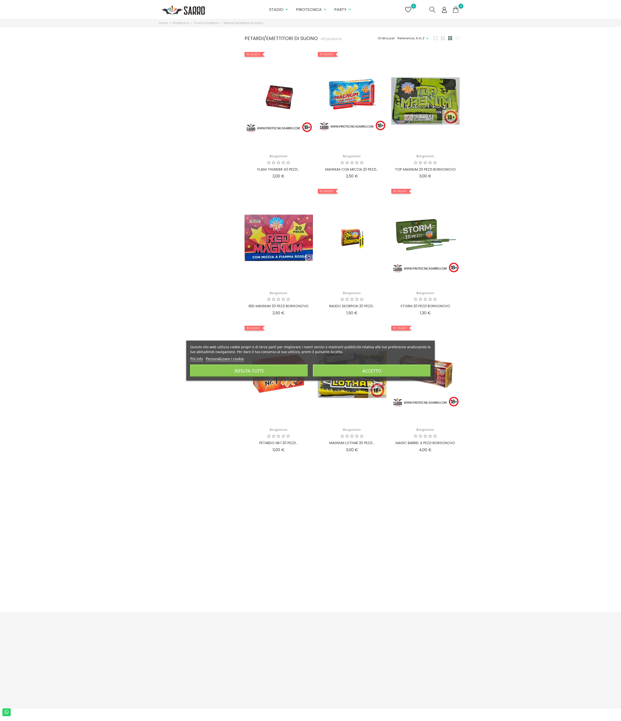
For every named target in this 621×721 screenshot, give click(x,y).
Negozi (241, 697)
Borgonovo (278, 156)
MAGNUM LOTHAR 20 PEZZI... (352, 442)
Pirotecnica (311, 9)
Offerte (292, 639)
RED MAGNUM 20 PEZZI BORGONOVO (279, 306)
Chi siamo (244, 654)
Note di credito (350, 654)
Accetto (371, 370)
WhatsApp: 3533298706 (183, 679)
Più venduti (295, 654)
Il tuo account (355, 629)
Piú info (196, 358)
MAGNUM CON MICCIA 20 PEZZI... (351, 169)
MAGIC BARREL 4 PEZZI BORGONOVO (425, 442)
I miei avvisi (347, 677)
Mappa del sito (248, 674)
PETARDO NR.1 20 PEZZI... (278, 442)
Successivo (447, 604)
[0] (455, 9)
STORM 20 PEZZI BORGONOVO (425, 306)
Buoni (343, 669)
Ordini (343, 647)
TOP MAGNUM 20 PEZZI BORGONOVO (425, 169)
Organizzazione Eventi (253, 690)
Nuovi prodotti (298, 647)
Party (343, 9)
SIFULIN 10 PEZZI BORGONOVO (278, 579)
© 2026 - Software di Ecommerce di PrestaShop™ (198, 715)
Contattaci (244, 682)
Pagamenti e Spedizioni (255, 639)
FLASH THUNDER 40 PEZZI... (278, 169)
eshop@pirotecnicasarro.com (189, 687)
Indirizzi (344, 662)
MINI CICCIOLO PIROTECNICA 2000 (352, 572)
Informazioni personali (356, 639)
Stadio (279, 9)
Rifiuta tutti (249, 370)
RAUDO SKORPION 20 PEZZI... (352, 306)
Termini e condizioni (252, 647)
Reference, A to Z (411, 38)
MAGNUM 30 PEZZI (425, 579)
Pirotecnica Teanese (425, 566)
